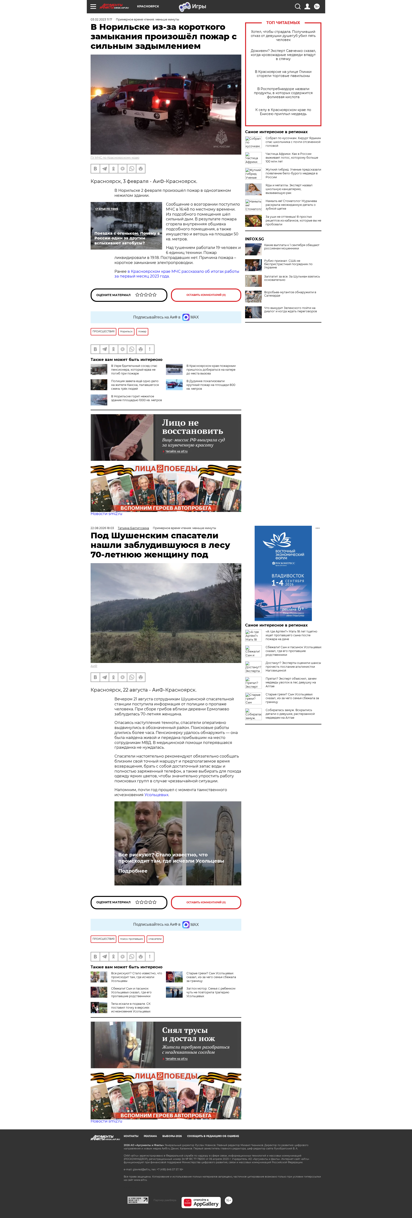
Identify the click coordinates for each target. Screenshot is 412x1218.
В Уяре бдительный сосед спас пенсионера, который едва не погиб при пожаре (134, 369)
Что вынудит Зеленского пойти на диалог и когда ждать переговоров (290, 309)
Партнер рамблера (165, 1200)
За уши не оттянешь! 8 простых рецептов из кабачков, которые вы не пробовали (293, 220)
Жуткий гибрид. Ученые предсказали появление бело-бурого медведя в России (293, 173)
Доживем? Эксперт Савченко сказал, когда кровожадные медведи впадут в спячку (283, 55)
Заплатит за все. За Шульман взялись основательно (292, 278)
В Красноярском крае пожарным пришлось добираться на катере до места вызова (211, 369)
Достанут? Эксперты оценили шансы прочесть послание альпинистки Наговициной (293, 666)
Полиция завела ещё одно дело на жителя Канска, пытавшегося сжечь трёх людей (135, 384)
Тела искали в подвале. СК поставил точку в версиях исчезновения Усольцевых (130, 1007)
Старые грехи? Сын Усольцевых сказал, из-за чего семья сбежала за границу (211, 977)
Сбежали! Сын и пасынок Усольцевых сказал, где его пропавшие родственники (131, 992)
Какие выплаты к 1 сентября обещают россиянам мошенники (291, 246)
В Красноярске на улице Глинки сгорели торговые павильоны (283, 74)
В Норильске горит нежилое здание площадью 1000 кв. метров (136, 398)
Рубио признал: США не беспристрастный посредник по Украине (288, 264)
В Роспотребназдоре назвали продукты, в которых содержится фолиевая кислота (283, 93)
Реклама (150, 1136)
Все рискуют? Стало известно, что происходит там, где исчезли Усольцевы (171, 858)
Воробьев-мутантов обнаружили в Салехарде (290, 294)
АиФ (94, 666)
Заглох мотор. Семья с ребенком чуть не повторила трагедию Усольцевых (210, 992)
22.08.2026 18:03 (102, 528)
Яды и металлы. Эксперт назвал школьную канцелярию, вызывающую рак (289, 189)
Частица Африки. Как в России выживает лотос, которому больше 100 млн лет (292, 157)
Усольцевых (156, 795)
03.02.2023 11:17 (101, 19)
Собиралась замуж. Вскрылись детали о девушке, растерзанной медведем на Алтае (290, 713)
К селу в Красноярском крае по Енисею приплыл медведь (283, 112)
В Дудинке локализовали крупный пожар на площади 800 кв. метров (210, 384)
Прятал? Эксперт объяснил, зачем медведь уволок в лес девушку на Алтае (291, 682)
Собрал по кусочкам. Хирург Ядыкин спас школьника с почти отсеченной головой (293, 141)
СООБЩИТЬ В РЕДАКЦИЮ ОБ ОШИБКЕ (213, 1136)
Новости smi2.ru (106, 513)
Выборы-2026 (172, 1136)
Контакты (131, 1136)
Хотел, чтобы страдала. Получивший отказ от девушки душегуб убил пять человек (283, 36)
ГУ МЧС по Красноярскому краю (115, 157)
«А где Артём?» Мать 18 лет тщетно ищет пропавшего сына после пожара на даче (291, 635)
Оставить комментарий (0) (206, 295)
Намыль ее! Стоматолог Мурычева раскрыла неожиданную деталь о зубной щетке (291, 204)
